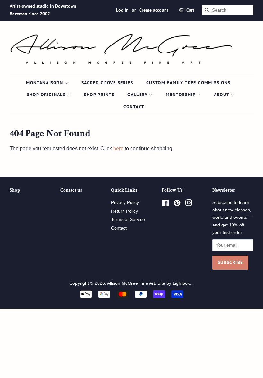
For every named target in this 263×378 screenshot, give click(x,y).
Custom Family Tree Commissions (188, 83)
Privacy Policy (125, 202)
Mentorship (181, 94)
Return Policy (124, 211)
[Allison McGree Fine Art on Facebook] (165, 204)
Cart (190, 10)
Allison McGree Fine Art (131, 283)
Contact (134, 107)
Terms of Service (128, 219)
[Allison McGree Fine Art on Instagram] (188, 204)
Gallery (138, 94)
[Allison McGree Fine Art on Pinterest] (177, 204)
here (118, 148)
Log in (122, 10)
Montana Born (45, 83)
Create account (153, 10)
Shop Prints (99, 94)
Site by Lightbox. (174, 283)
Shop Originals (47, 94)
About (222, 94)
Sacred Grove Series (107, 83)
